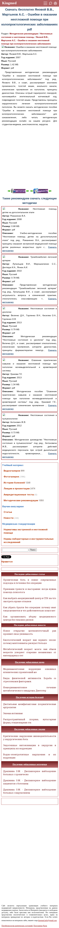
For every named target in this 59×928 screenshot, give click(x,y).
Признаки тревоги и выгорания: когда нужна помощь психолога (29, 591)
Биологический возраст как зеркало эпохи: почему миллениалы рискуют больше (29, 642)
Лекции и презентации (17, 488)
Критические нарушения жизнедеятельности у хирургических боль (29, 738)
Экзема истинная (13, 713)
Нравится (7, 561)
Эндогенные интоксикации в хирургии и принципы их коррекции (29, 747)
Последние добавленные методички (30, 764)
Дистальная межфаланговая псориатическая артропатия (29, 706)
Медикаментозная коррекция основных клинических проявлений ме (29, 671)
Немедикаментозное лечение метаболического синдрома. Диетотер (29, 689)
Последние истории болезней (30, 697)
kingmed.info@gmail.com (47, 920)
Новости (8, 518)
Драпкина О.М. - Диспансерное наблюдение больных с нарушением (29, 791)
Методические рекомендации (24, 34)
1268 (27, 482)
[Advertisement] (29, 157)
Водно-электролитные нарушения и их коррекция (29, 756)
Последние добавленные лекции (29, 729)
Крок (45, 926)
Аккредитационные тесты (19, 494)
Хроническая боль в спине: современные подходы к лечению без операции (29, 581)
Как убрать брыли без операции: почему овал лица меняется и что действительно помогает (29, 609)
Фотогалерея (11, 476)
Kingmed (9, 3)
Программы (38, 926)
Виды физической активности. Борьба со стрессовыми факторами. (29, 680)
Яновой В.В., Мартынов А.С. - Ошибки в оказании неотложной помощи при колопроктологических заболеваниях (26, 40)
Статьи (8, 512)
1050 (41, 500)
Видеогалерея (12, 470)
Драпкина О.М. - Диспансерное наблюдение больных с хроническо (29, 773)
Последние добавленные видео (29, 662)
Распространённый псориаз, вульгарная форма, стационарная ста (29, 721)
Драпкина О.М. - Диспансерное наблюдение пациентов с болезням (29, 782)
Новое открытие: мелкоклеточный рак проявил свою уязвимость (29, 632)
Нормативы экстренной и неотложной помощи (26, 531)
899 (22, 471)
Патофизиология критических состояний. (17, 926)
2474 (32, 488)
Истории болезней (14, 482)
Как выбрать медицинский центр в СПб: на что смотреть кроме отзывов (29, 600)
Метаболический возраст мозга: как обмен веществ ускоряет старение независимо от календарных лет (29, 652)
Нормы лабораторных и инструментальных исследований (29, 541)
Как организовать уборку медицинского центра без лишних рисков (29, 618)
